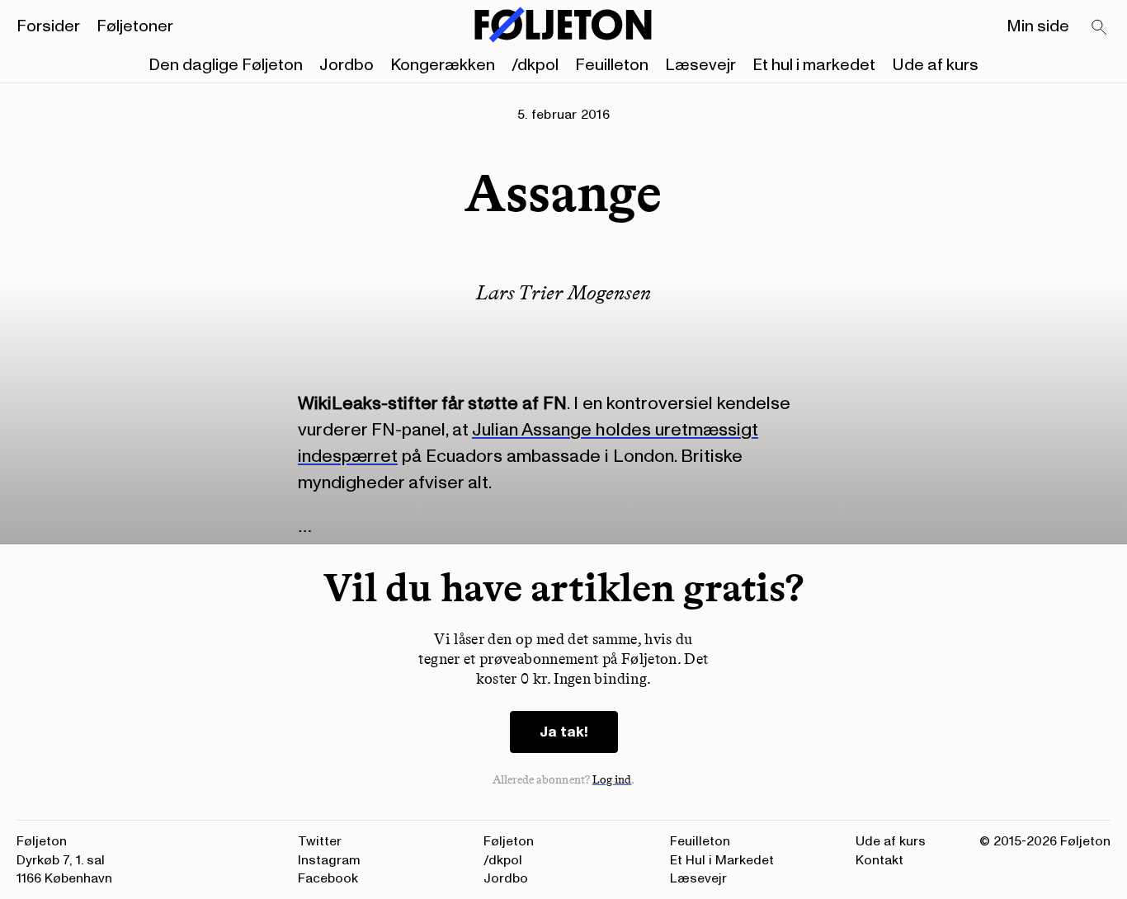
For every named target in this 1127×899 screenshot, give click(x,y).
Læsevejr (700, 65)
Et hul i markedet (813, 65)
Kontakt (879, 860)
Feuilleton (611, 65)
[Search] (1099, 28)
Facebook (328, 878)
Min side (1038, 26)
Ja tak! (564, 732)
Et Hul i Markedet (722, 860)
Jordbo (346, 65)
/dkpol (535, 65)
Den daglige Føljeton (226, 65)
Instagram (329, 860)
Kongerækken (442, 65)
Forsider (48, 26)
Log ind (612, 780)
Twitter (320, 841)
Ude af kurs (935, 65)
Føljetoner (135, 26)
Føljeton (508, 841)
